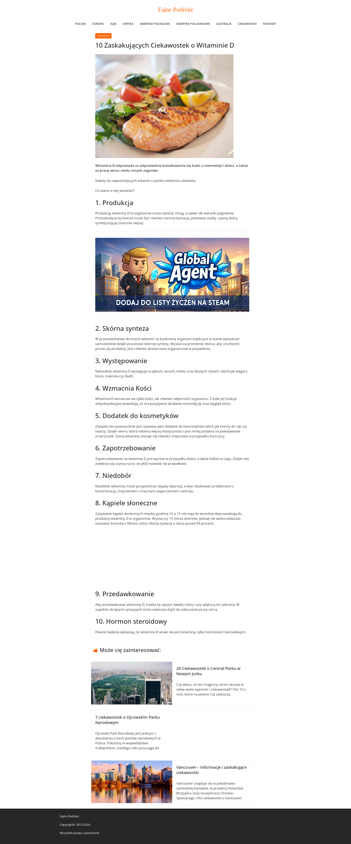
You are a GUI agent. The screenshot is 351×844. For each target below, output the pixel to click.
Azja (113, 24)
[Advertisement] (172, 559)
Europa (98, 24)
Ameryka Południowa (193, 24)
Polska (80, 24)
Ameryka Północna (155, 24)
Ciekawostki (247, 24)
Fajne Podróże (175, 9)
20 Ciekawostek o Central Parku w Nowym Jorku (208, 671)
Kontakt (269, 24)
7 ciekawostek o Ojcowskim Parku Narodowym (127, 719)
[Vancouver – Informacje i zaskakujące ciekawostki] (131, 763)
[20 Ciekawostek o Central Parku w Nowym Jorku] (131, 664)
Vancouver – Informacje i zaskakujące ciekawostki (211, 769)
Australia (223, 24)
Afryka (128, 24)
